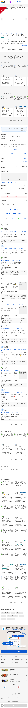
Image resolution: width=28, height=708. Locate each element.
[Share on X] (15, 218)
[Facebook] (15, 693)
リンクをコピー (23, 218)
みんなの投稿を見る (23, 45)
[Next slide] (26, 19)
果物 (10, 5)
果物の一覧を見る (14, 120)
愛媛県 (25, 161)
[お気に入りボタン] (12, 66)
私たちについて (14, 209)
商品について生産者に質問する (14, 213)
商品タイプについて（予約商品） (19, 154)
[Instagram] (12, 693)
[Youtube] (19, 693)
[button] (14, 49)
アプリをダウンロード (14, 651)
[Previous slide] (2, 19)
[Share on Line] (18, 219)
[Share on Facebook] (13, 219)
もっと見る (14, 424)
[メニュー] (25, 2)
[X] (9, 693)
